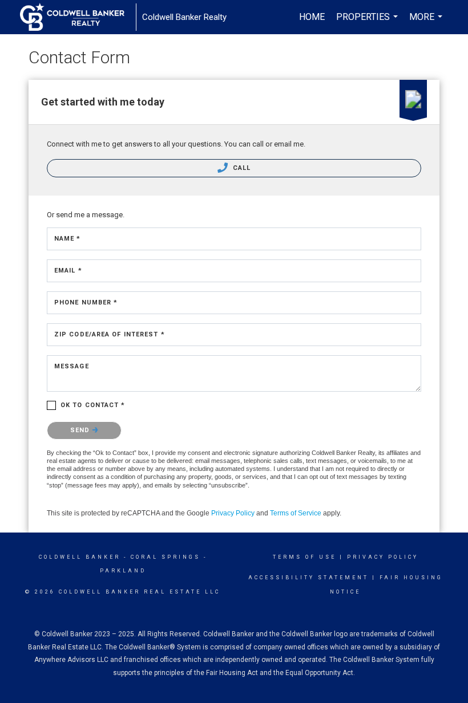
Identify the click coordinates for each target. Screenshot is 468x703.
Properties (368, 22)
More (427, 22)
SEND (81, 430)
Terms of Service (295, 513)
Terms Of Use (304, 557)
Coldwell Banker (79, 557)
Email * (68, 270)
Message (71, 366)
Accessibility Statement (308, 577)
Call (241, 168)
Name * (67, 238)
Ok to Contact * (93, 405)
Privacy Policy (233, 513)
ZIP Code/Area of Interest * (109, 334)
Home (312, 16)
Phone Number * (86, 302)
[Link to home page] (78, 17)
